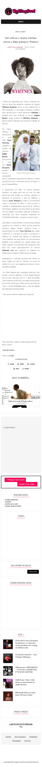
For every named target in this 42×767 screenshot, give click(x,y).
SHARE (11, 364)
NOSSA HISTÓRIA (11, 500)
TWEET (22, 364)
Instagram (16, 741)
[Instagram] (17, 4)
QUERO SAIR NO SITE (13, 506)
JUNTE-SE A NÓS (11, 504)
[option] (21, 397)
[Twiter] (21, 4)
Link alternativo (8, 350)
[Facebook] (25, 4)
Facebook (33, 737)
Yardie (11, 356)
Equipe (8, 737)
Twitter (27, 741)
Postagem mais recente (16, 480)
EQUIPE (8, 502)
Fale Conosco (20, 737)
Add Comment (20, 49)
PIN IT (17, 369)
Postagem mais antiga (27, 484)
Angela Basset (20, 31)
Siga (21, 727)
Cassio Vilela (12, 47)
